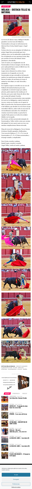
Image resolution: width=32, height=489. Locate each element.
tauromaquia (13, 369)
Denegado (16, 479)
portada (4, 369)
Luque (15, 367)
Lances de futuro (7, 367)
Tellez (20, 369)
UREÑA (25, 369)
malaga (21, 367)
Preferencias (16, 484)
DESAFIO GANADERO (22, 366)
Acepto (16, 474)
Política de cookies (16, 487)
